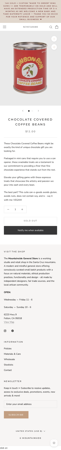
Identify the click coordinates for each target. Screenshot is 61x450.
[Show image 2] (32, 111)
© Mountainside (30, 438)
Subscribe (16, 415)
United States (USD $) (29, 431)
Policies (8, 348)
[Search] (50, 27)
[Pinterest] (12, 330)
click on (3, 448)
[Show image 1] (29, 111)
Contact (8, 370)
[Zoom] (54, 39)
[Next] (38, 111)
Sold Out (30, 220)
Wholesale (9, 359)
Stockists (8, 364)
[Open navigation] (4, 27)
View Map (9, 322)
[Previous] (22, 111)
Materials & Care (12, 353)
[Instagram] (5, 330)
